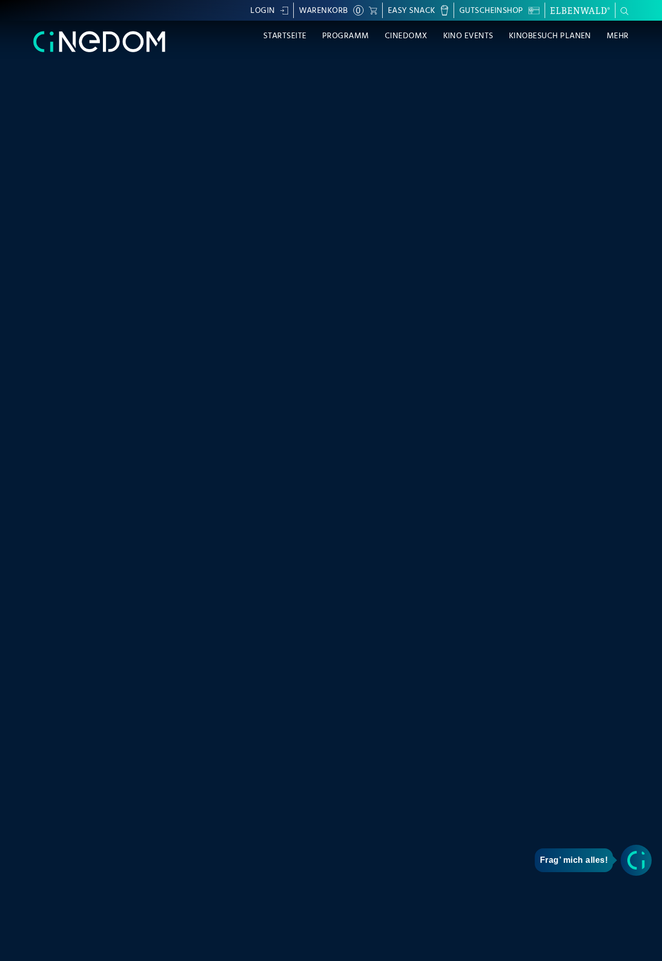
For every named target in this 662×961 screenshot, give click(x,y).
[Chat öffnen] (636, 860)
